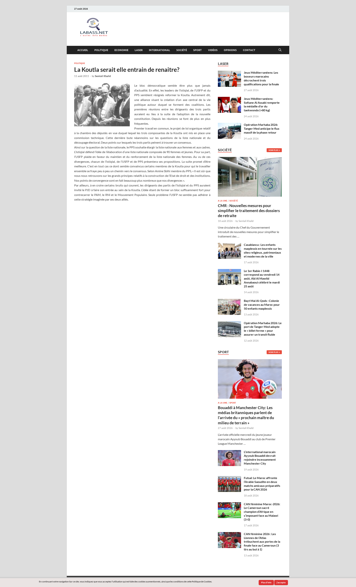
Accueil (82, 50)
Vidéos (212, 50)
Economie (121, 50)
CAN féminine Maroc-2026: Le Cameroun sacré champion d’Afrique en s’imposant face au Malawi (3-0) (262, 511)
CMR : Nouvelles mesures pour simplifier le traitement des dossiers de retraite (249, 210)
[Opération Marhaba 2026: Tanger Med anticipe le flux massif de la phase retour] (229, 125)
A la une (222, 200)
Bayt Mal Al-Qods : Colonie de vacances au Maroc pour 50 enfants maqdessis (262, 304)
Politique (101, 50)
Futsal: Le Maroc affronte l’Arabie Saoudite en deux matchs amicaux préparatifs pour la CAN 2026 (262, 483)
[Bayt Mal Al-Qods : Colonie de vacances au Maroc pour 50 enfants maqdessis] (229, 301)
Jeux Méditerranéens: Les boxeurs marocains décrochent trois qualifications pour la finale (261, 78)
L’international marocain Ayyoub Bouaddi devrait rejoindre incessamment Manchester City (260, 457)
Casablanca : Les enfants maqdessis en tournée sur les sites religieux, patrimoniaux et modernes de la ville (263, 250)
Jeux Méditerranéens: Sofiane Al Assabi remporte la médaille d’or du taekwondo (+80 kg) (262, 104)
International (159, 50)
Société (181, 50)
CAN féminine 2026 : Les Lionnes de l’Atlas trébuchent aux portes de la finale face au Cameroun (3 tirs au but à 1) (262, 541)
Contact (249, 50)
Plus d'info (266, 582)
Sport (197, 50)
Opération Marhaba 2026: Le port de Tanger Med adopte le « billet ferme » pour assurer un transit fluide (263, 328)
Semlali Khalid (103, 76)
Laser (139, 50)
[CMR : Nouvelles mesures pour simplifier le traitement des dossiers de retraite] (250, 159)
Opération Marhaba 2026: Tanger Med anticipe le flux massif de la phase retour (261, 128)
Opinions (230, 50)
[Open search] (280, 50)
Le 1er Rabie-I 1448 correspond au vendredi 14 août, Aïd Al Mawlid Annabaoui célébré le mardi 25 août (262, 278)
